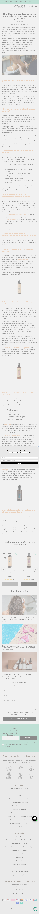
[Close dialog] (38, 446)
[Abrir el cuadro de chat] (34, 818)
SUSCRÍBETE (19, 463)
